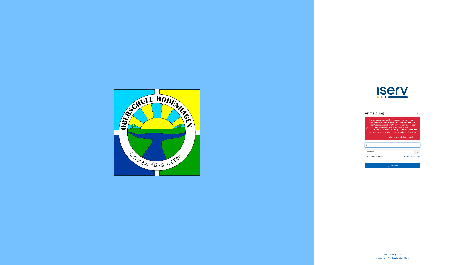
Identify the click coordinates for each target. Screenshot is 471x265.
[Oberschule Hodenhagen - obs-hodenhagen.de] (157, 132)
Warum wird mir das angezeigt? (402, 137)
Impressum (380, 258)
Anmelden (393, 165)
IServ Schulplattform (400, 258)
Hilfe (418, 114)
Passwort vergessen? (411, 156)
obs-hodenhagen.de (392, 254)
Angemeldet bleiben (376, 156)
